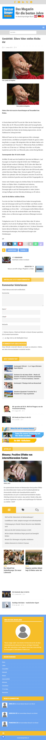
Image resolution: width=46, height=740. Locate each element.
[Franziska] (4, 725)
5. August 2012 (17, 411)
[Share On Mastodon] (40, 244)
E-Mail (4, 317)
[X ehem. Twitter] (27, 2)
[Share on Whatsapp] (35, 244)
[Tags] (23, 510)
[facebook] (15, 2)
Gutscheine (5, 686)
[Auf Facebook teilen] (4, 244)
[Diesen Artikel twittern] (9, 244)
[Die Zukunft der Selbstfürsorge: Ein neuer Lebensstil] (14, 557)
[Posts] (9, 510)
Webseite (5, 324)
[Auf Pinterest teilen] (20, 244)
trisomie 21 (23, 250)
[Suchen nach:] (23, 32)
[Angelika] (4, 716)
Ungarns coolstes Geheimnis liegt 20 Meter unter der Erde (35, 569)
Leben (3, 665)
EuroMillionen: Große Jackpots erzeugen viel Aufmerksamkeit (23, 520)
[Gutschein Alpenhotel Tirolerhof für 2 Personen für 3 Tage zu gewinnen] (8, 394)
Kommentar (5, 293)
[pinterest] (31, 2)
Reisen (4, 675)
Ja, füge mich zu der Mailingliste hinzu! (16, 338)
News (3, 662)
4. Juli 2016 (16, 419)
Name (4, 309)
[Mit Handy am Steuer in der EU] (6, 419)
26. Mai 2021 (17, 605)
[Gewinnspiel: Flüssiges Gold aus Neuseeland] (8, 385)
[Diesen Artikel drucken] (30, 244)
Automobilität (6, 679)
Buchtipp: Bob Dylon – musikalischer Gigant (25, 603)
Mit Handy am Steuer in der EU (21, 417)
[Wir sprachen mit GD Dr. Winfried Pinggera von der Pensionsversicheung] (6, 409)
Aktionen (4, 682)
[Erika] (4, 706)
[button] (43, 27)
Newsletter (5, 692)
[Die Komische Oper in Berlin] (6, 594)
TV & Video (5, 689)
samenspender (12, 250)
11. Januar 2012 (8, 47)
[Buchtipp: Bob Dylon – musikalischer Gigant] (6, 605)
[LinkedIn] (23, 2)
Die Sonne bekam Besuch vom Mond (25, 704)
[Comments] (37, 510)
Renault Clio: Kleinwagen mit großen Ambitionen (19, 539)
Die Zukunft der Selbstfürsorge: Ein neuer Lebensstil (12, 570)
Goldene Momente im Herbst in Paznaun (17, 543)
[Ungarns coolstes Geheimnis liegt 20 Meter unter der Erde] (35, 557)
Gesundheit (5, 669)
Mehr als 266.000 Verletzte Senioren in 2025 (18, 530)
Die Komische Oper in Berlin (20, 592)
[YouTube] (19, 2)
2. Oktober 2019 (17, 594)
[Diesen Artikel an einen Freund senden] (25, 244)
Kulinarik (4, 672)
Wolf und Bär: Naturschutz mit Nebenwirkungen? (19, 517)
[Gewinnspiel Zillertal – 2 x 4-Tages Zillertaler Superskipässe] (8, 368)
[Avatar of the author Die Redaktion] (23, 637)
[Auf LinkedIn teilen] (15, 244)
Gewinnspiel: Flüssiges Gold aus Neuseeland (27, 383)
